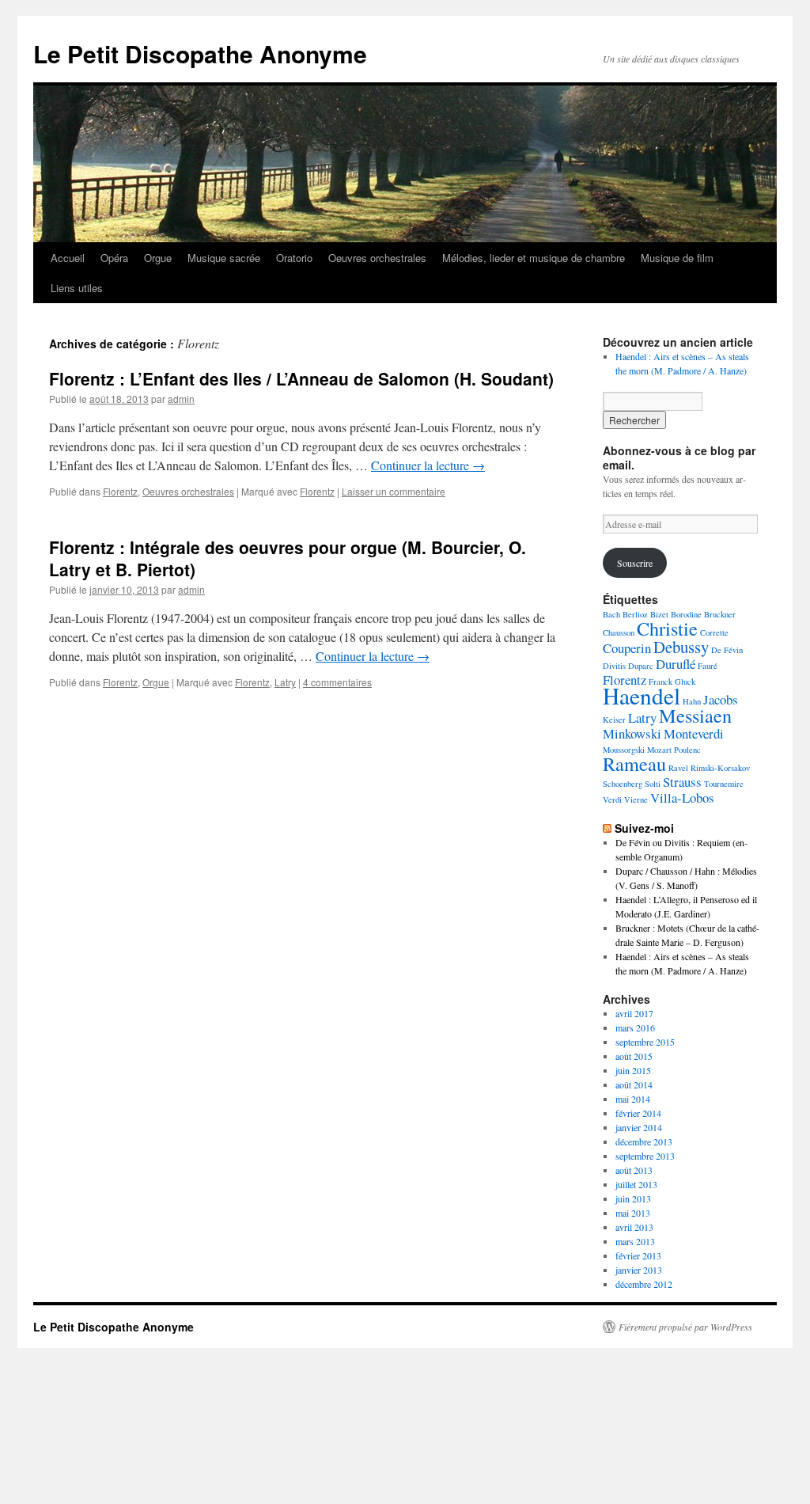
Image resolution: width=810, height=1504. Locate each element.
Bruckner (720, 614)
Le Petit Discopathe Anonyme (200, 53)
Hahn (692, 701)
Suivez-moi (644, 828)
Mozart (659, 749)
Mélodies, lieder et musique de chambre (533, 257)
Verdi (612, 799)
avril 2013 (634, 1227)
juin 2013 (633, 1198)
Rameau (634, 763)
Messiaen (695, 715)
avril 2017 (634, 1013)
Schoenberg (622, 783)
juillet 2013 (636, 1184)
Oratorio (294, 257)
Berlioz (635, 614)
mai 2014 (632, 1098)
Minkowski (632, 733)
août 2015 (634, 1056)
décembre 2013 (643, 1141)
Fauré (707, 665)
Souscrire (635, 562)
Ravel (678, 767)
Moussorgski (624, 749)
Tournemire (724, 783)
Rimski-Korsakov (720, 767)
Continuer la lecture (428, 465)
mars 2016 (635, 1027)
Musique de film (677, 257)
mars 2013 (635, 1241)
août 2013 (634, 1170)
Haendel (641, 695)
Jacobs (720, 699)
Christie (667, 628)
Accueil (68, 257)
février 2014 (638, 1113)
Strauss (682, 782)
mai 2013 (632, 1212)
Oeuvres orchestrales (377, 257)
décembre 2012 (643, 1284)
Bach (611, 614)
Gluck (685, 681)
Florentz (120, 491)
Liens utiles (77, 287)
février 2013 (638, 1255)
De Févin (727, 649)
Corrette (714, 632)
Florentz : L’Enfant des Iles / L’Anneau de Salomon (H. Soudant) (301, 378)
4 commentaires (337, 682)
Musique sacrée (223, 257)
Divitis (614, 665)
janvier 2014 (638, 1127)
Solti (652, 783)
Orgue (158, 257)
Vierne (636, 799)
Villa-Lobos (682, 797)
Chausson (618, 632)
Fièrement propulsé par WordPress (685, 1326)
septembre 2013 (645, 1155)
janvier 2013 (638, 1269)
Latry (285, 682)
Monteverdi (694, 733)
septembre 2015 (645, 1041)
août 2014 (634, 1084)
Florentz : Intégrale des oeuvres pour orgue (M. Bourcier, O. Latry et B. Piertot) (287, 557)
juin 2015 (633, 1070)
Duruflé (675, 664)
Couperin (627, 648)
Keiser (614, 719)
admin (181, 398)
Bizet (659, 614)
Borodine (686, 614)
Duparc (640, 665)
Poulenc (687, 749)
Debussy (681, 647)
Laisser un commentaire (393, 491)
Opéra (114, 257)
